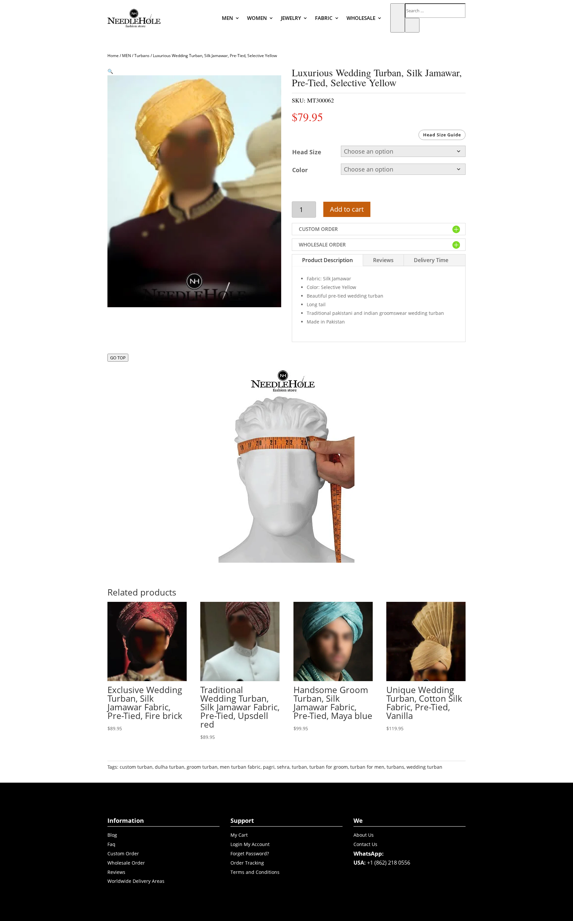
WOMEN (257, 18)
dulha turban (169, 767)
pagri (269, 767)
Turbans (142, 55)
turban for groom (328, 767)
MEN (227, 18)
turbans (395, 767)
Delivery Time (431, 260)
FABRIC (324, 18)
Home (113, 55)
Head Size (306, 152)
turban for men (367, 767)
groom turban (202, 767)
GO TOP (118, 358)
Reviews (383, 260)
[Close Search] (412, 25)
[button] (110, 71)
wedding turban (424, 767)
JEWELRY (291, 18)
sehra (283, 767)
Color (300, 170)
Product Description (327, 260)
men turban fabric (240, 767)
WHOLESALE (361, 18)
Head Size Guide (442, 135)
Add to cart (347, 209)
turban (299, 767)
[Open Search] (397, 18)
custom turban (136, 767)
